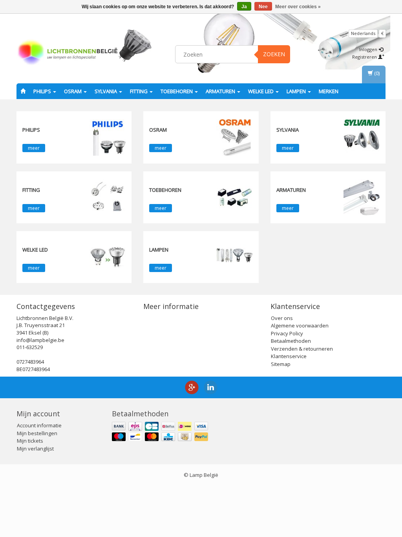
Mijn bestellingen (37, 433)
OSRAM (73, 91)
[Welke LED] (108, 256)
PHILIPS (42, 91)
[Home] (22, 91)
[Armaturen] (362, 196)
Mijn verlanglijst (35, 448)
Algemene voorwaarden (300, 325)
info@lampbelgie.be (40, 340)
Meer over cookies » (298, 6)
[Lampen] (234, 256)
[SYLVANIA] (362, 136)
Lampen (297, 91)
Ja (244, 6)
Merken (328, 91)
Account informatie (39, 425)
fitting (139, 91)
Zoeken (274, 54)
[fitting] (108, 196)
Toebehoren (177, 91)
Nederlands (363, 33)
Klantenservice (289, 356)
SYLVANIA (106, 91)
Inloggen (368, 49)
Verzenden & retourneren (302, 348)
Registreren (365, 57)
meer (34, 148)
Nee (263, 6)
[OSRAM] (234, 136)
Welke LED (261, 91)
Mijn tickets (30, 440)
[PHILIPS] (108, 136)
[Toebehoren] (234, 196)
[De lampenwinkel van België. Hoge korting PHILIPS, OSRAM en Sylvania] (67, 53)
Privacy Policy (287, 333)
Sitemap (281, 364)
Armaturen (221, 91)
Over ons (282, 318)
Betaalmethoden (291, 340)
